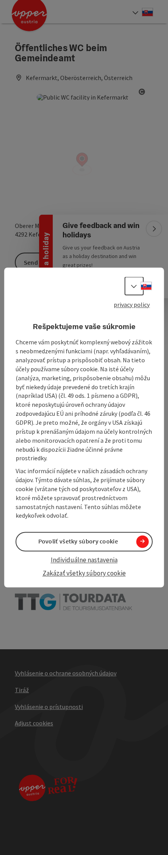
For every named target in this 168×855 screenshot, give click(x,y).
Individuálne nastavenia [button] (84, 560)
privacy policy (132, 304)
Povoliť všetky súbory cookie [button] (78, 541)
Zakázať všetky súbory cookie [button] (84, 573)
